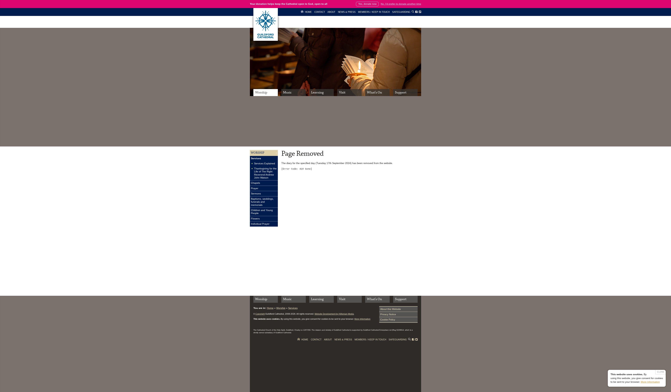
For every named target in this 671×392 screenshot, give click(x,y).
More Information (362, 319)
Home (308, 12)
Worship (261, 92)
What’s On (374, 92)
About (331, 12)
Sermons (256, 193)
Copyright (260, 314)
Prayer (254, 188)
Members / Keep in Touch (374, 12)
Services (256, 158)
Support (400, 92)
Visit (342, 92)
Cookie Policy (387, 319)
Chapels (255, 182)
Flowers (255, 218)
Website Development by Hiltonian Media (334, 314)
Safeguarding (401, 12)
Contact (319, 12)
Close (660, 372)
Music (287, 92)
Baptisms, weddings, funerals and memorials (262, 201)
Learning (317, 92)
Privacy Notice (388, 314)
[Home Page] (265, 39)
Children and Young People (262, 212)
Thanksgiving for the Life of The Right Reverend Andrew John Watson (265, 173)
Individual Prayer (260, 223)
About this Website (390, 309)
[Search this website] (413, 12)
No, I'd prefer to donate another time (401, 3)
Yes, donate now (367, 3)
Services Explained (264, 163)
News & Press (347, 12)
